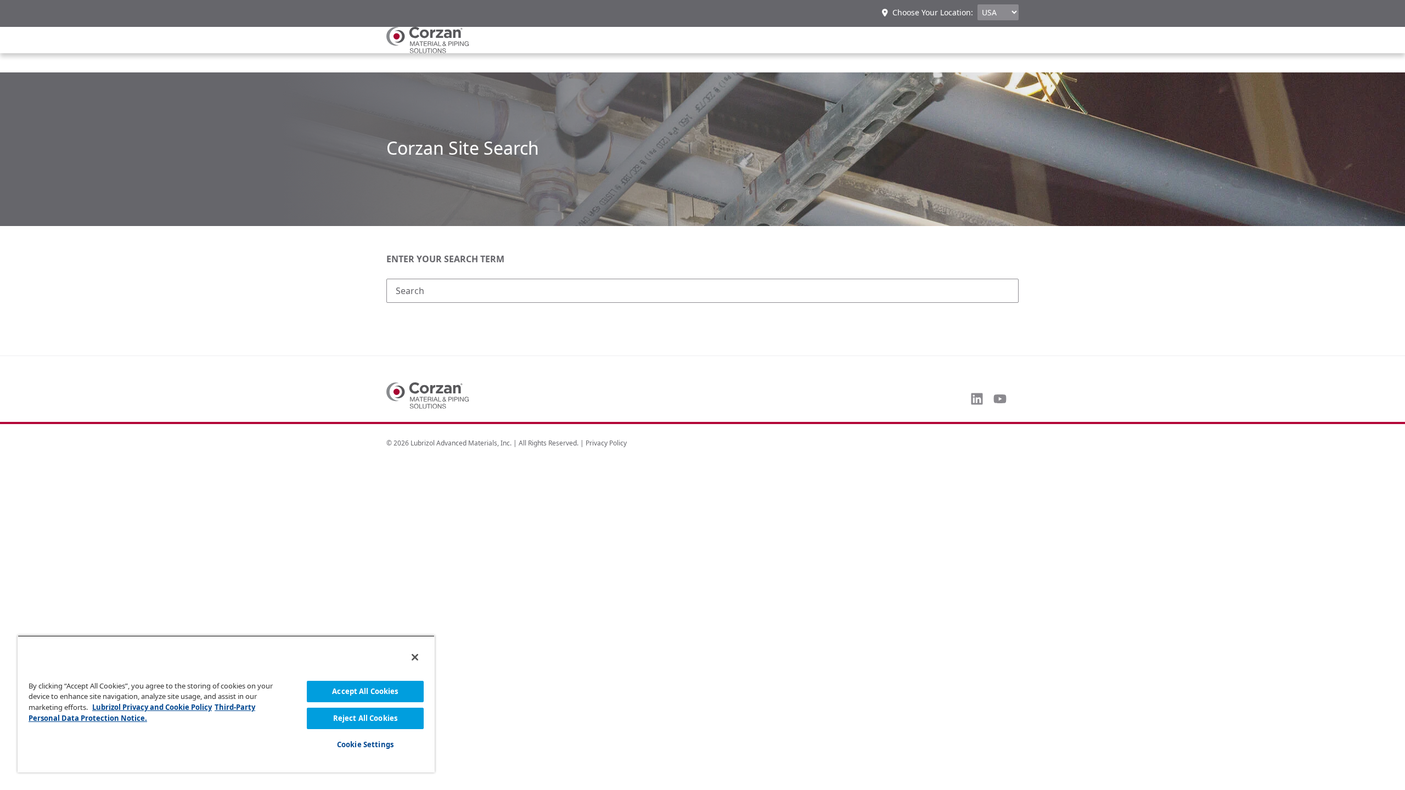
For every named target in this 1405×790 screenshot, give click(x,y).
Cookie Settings (365, 744)
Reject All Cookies (365, 718)
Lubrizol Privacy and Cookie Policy (152, 707)
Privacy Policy (606, 443)
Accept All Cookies (365, 691)
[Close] (415, 657)
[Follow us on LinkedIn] (977, 399)
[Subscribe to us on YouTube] (1000, 399)
